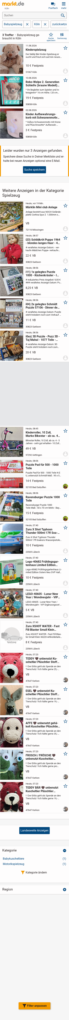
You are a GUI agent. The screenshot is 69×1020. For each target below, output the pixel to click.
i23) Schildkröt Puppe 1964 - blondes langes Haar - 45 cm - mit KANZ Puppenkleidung (43, 241)
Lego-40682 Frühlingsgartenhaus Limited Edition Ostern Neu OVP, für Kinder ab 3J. (43, 563)
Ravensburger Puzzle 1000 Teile (43, 498)
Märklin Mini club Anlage (41, 207)
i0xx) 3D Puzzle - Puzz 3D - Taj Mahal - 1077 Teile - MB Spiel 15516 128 (43, 338)
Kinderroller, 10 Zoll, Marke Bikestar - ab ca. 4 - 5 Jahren (43, 434)
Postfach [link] (53, 8)
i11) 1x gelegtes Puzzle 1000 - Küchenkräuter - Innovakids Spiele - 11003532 (42, 273)
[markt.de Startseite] (13, 3)
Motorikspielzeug (34, 864)
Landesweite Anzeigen (34, 830)
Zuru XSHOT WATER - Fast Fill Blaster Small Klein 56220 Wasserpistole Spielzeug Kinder (42, 627)
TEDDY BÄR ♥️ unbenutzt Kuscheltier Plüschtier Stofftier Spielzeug (42, 789)
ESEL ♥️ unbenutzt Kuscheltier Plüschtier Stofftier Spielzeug (42, 692)
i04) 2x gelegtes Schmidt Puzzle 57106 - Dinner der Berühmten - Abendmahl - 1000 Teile (42, 305)
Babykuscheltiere (34, 858)
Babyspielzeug (13, 24)
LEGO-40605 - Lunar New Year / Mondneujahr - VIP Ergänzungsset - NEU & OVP (42, 595)
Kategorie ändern (36, 872)
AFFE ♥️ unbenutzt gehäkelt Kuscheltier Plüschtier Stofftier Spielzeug (42, 724)
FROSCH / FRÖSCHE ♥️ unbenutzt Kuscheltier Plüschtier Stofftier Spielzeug (41, 757)
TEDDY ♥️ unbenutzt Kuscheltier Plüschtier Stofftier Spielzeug (42, 660)
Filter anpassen (37, 1005)
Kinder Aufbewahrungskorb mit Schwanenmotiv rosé (41, 116)
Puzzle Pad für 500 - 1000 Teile (42, 466)
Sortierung (62, 38)
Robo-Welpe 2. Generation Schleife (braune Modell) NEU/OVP (42, 83)
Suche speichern (51, 39)
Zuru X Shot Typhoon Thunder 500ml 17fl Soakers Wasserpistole (42, 531)
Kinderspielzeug (36, 49)
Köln (37, 24)
